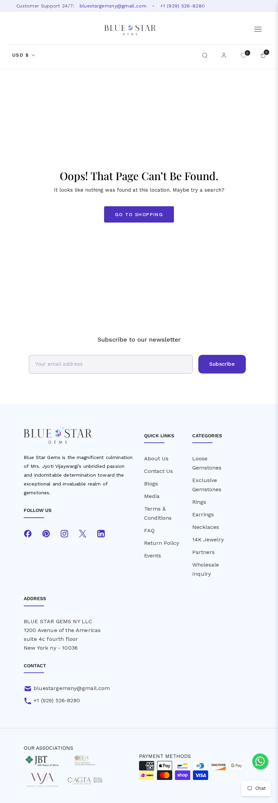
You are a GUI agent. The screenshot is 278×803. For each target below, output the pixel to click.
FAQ (149, 530)
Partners (203, 552)
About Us (156, 458)
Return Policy (161, 543)
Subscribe (222, 364)
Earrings (203, 514)
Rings (199, 502)
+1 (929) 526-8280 (182, 5)
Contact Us (158, 471)
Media (152, 496)
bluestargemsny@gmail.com (113, 5)
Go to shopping (139, 214)
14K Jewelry (208, 539)
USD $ (20, 55)
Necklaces (205, 527)
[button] (205, 55)
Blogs (151, 483)
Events (152, 555)
